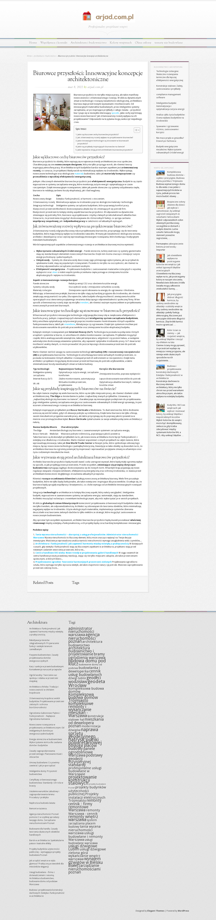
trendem (84, 302)
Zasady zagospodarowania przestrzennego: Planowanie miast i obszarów (45, 754)
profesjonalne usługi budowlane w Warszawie (85, 771)
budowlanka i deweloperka (84, 669)
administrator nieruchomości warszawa (81, 631)
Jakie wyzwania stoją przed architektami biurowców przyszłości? (105, 150)
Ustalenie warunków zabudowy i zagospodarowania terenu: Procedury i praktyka (44, 794)
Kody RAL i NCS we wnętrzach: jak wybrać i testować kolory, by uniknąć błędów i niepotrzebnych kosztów (170, 411)
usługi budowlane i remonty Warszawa (85, 836)
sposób (115, 113)
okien (54, 272)
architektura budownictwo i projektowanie (81, 651)
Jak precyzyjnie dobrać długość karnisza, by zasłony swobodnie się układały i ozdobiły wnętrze (169, 300)
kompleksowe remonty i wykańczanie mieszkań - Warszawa (80, 709)
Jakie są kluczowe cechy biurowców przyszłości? (98, 134)
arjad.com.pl (95, 87)
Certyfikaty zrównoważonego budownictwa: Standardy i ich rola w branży (46, 783)
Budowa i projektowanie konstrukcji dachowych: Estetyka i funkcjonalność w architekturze (169, 372)
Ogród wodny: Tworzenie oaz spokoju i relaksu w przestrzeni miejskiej (43, 678)
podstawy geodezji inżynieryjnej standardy (85, 760)
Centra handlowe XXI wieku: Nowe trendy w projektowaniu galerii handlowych (76, 553)
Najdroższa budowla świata (42, 803)
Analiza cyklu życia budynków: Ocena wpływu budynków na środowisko (170, 117)
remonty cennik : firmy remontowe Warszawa (84, 805)
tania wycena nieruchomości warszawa (84, 829)
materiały (79, 173)
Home (33, 43)
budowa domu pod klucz (87, 662)
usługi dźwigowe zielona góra (87, 851)
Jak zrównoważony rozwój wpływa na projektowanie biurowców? (105, 137)
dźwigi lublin (77, 678)
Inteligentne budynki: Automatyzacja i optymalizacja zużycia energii (170, 106)
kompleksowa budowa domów (86, 690)
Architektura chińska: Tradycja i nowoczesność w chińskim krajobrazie (44, 690)
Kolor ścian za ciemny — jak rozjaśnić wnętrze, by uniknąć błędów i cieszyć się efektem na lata (170, 336)
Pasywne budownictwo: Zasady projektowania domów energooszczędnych (43, 658)
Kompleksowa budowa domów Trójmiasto (83, 697)
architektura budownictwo (85, 643)
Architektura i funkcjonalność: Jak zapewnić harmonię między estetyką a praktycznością (82, 544)
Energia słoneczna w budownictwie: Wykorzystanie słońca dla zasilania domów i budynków (45, 742)
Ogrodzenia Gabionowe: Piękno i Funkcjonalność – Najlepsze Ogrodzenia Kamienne (44, 716)
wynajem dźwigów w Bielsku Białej (85, 862)
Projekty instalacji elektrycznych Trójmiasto (86, 797)
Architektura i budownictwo (89, 43)
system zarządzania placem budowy (82, 823)
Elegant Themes (155, 911)
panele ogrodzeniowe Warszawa (81, 752)
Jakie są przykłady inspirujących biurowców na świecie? (101, 147)
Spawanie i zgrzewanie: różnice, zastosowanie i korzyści (167, 129)
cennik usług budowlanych (85, 673)
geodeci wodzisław (84, 679)
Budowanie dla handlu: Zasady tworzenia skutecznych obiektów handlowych (44, 832)
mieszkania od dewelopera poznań (86, 722)
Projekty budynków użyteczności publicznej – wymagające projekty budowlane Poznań (45, 852)
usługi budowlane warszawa (83, 841)
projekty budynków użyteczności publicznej (87, 790)
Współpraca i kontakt (53, 43)
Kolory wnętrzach (121, 43)
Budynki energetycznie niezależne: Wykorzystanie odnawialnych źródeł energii (170, 149)
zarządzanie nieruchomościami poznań (84, 869)
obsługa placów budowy (82, 747)
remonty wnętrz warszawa (83, 818)
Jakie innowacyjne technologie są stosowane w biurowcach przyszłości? (103, 142)
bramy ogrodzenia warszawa (86, 656)
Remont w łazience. (38, 808)
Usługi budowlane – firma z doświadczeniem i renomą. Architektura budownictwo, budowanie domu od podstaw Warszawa (43, 878)
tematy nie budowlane (169, 43)
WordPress (183, 911)
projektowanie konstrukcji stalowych (82, 780)
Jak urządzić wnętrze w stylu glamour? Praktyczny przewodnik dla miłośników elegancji (46, 864)
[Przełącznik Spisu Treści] (135, 130)
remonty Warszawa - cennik (84, 812)
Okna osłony (143, 43)
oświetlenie (69, 324)
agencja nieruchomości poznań (84, 638)
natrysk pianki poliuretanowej (85, 741)
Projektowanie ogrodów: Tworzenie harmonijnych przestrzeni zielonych (73, 562)
